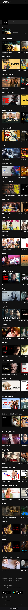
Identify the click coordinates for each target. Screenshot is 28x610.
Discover (11, 578)
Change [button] (9, 600)
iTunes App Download (6, 592)
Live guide (4, 578)
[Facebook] (7, 597)
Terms (17, 580)
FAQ (10, 585)
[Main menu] (25, 2)
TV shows (4, 580)
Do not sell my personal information (12, 587)
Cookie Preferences (14, 608)
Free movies (18, 578)
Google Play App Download (18, 592)
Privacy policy (5, 583)
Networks (11, 580)
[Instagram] (3, 597)
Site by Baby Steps (22, 604)
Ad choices (5, 585)
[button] (14, 31)
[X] (10, 597)
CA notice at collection (17, 583)
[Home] (6, 2)
